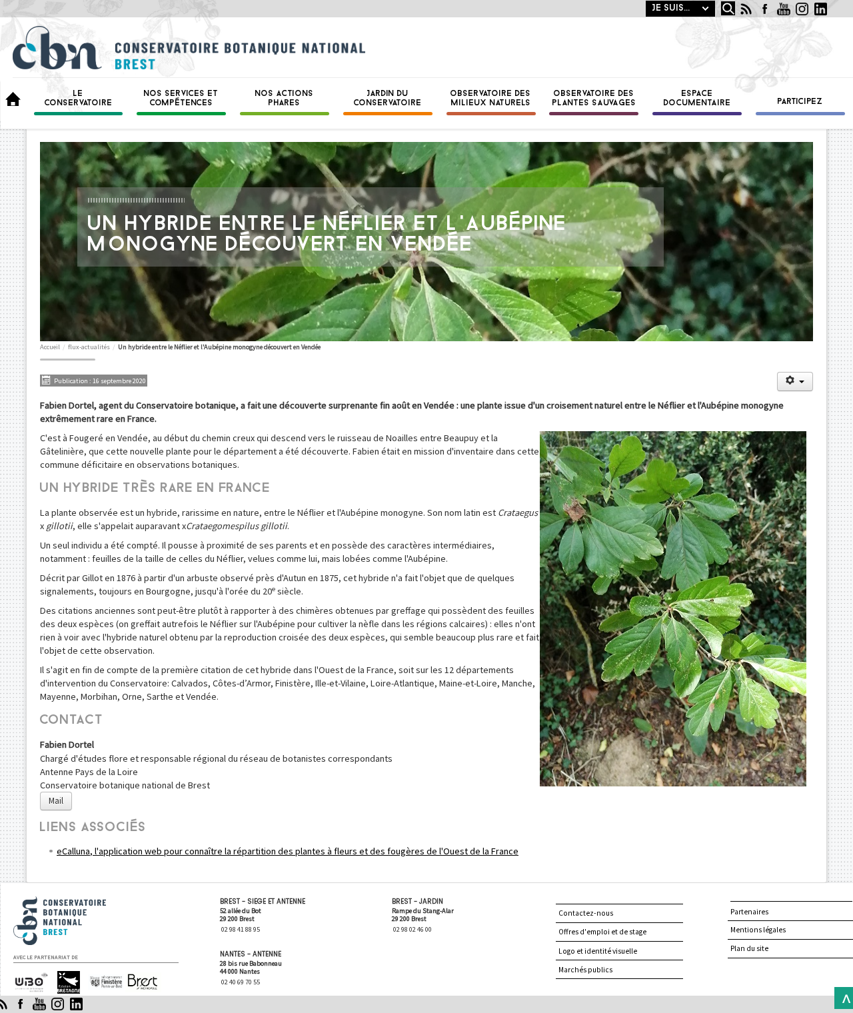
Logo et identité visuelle (597, 951)
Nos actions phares (284, 98)
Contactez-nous (585, 913)
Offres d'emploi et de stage (602, 931)
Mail (56, 800)
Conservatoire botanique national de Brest (74, 902)
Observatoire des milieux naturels (490, 98)
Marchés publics (585, 969)
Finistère (100, 976)
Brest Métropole (139, 982)
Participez (800, 102)
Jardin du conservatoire (388, 98)
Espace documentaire (697, 98)
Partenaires (749, 911)
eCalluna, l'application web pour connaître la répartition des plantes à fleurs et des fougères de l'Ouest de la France (287, 851)
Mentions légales (758, 929)
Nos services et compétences (181, 98)
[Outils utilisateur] (795, 381)
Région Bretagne (63, 982)
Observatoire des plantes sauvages (594, 98)
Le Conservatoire (79, 98)
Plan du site (749, 948)
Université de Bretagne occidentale (30, 983)
